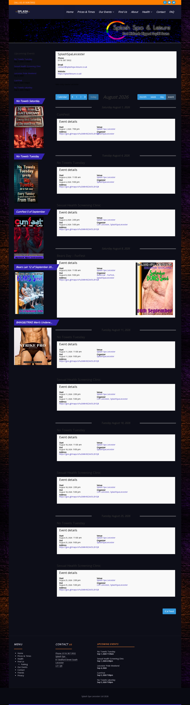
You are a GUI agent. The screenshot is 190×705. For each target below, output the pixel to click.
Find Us (122, 11)
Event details (68, 121)
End (61, 180)
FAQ (171, 11)
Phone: (61, 58)
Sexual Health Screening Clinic (79, 205)
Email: (60, 64)
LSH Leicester (103, 224)
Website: (62, 71)
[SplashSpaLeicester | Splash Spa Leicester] (22, 12)
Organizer (101, 131)
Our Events (105, 11)
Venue (99, 127)
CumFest (63, 114)
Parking (24, 664)
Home (69, 11)
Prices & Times (86, 11)
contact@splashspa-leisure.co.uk (72, 67)
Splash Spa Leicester (106, 129)
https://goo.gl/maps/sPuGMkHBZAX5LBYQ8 (79, 133)
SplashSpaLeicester (71, 54)
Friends (21, 672)
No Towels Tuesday (71, 162)
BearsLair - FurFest (105, 275)
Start (61, 127)
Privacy (21, 675)
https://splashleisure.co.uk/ (70, 73)
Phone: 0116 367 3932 (65, 653)
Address (62, 131)
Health (146, 11)
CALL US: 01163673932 (24, 2)
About (134, 11)
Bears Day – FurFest (71, 255)
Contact (160, 11)
